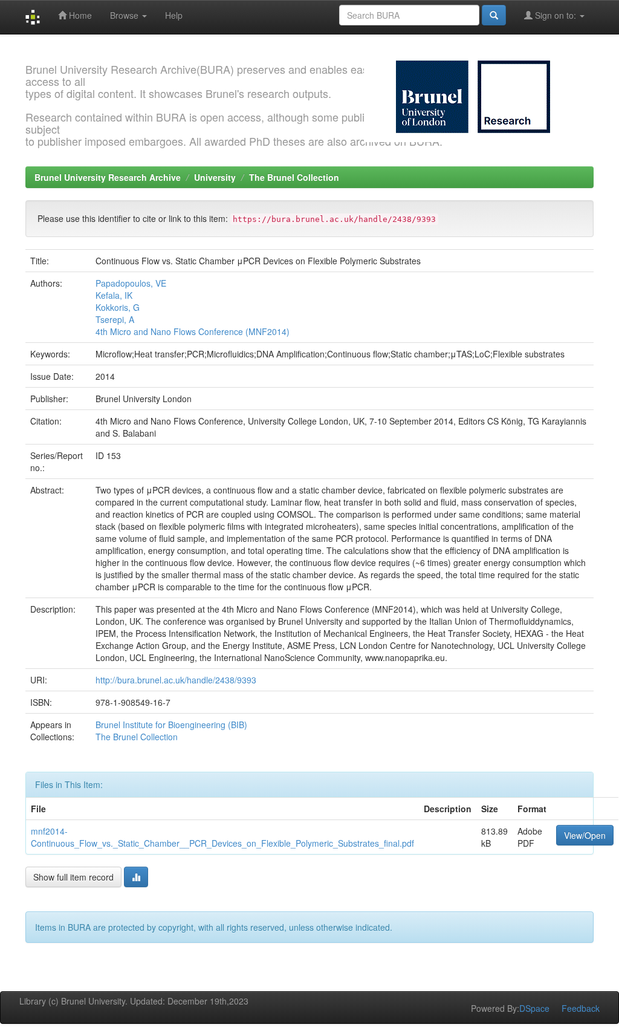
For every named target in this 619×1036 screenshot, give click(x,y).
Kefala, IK (114, 295)
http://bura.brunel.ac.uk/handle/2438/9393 (176, 680)
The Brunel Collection (294, 177)
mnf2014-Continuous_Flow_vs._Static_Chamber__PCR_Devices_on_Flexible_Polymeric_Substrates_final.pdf (222, 837)
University (215, 177)
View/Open (585, 835)
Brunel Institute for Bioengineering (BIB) (171, 724)
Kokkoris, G (118, 307)
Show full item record (73, 877)
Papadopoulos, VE (131, 283)
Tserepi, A (115, 319)
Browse (125, 15)
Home (79, 15)
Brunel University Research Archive (107, 177)
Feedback (581, 1008)
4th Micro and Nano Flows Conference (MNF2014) (193, 331)
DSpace (534, 1008)
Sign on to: (555, 15)
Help (174, 15)
